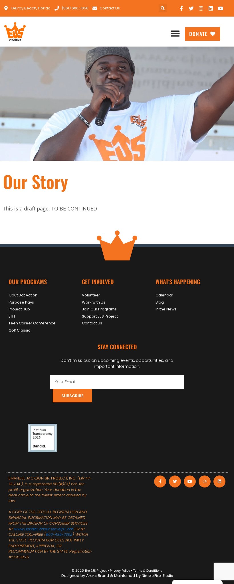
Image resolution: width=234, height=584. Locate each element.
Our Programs (28, 281)
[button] (163, 8)
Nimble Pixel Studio (157, 575)
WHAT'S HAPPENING (178, 281)
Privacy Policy (119, 571)
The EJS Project (96, 571)
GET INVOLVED (98, 281)
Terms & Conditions (147, 571)
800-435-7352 (59, 534)
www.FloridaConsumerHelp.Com (43, 529)
